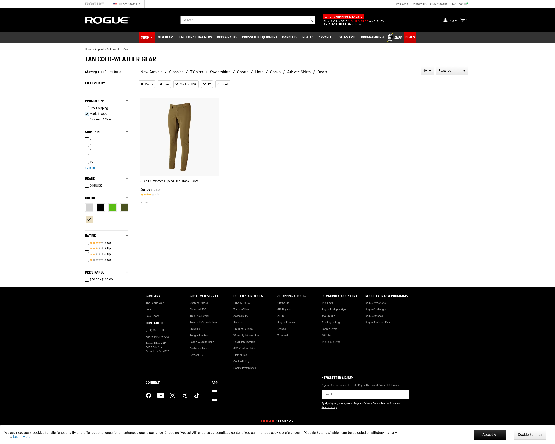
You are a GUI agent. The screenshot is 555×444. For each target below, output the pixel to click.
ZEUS (281, 316)
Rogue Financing (287, 322)
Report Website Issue (202, 342)
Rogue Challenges (375, 309)
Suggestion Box (199, 335)
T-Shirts (196, 72)
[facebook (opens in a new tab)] (148, 395)
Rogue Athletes (374, 316)
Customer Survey (200, 348)
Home (88, 49)
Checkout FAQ (198, 309)
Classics (176, 72)
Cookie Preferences (244, 368)
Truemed (283, 335)
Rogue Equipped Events (379, 322)
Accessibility (240, 316)
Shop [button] (145, 37)
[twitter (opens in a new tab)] (184, 395)
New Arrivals (151, 72)
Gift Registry (285, 309)
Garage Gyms (329, 329)
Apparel (99, 49)
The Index (327, 303)
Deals (322, 72)
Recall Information (244, 342)
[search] (247, 20)
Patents (238, 322)
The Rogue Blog (331, 322)
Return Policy (329, 407)
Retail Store (152, 316)
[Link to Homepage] (107, 20)
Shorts (242, 72)
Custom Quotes (199, 303)
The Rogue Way (155, 303)
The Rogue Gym (331, 342)
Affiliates (327, 335)
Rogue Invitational (376, 303)
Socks (275, 72)
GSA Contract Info (244, 348)
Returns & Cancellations (203, 322)
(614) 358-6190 (155, 330)
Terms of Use (241, 309)
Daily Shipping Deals (341, 16)
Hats (259, 72)
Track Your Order (199, 316)
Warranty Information (246, 335)
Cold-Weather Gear (118, 49)
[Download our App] (214, 395)
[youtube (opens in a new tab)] (160, 395)
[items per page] (427, 70)
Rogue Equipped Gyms (335, 309)
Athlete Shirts (299, 72)
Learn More (21, 437)
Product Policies (243, 329)
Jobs (149, 309)
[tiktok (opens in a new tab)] (196, 395)
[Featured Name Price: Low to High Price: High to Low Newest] (452, 70)
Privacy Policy (241, 303)
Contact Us (419, 4)
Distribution (240, 355)
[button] (311, 20)
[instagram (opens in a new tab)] (172, 395)
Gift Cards (401, 4)
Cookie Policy (241, 361)
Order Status (438, 4)
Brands (282, 329)
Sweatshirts (220, 72)
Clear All (222, 84)
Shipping (195, 329)
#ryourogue (328, 316)
